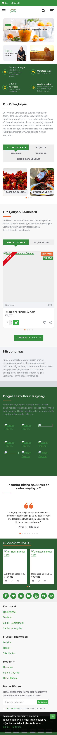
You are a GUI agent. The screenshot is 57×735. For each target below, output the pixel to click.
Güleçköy (9, 305)
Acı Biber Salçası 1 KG (15, 574)
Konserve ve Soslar (43, 192)
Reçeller (41, 147)
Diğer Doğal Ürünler (28, 159)
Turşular (41, 153)
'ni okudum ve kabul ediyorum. (26, 708)
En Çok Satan (41, 242)
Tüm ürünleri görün (27, 338)
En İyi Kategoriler (16, 147)
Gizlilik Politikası (12, 727)
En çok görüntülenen (17, 543)
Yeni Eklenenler (16, 242)
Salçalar (15, 153)
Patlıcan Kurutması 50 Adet (20, 311)
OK (53, 716)
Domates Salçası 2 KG (42, 574)
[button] (26, 197)
